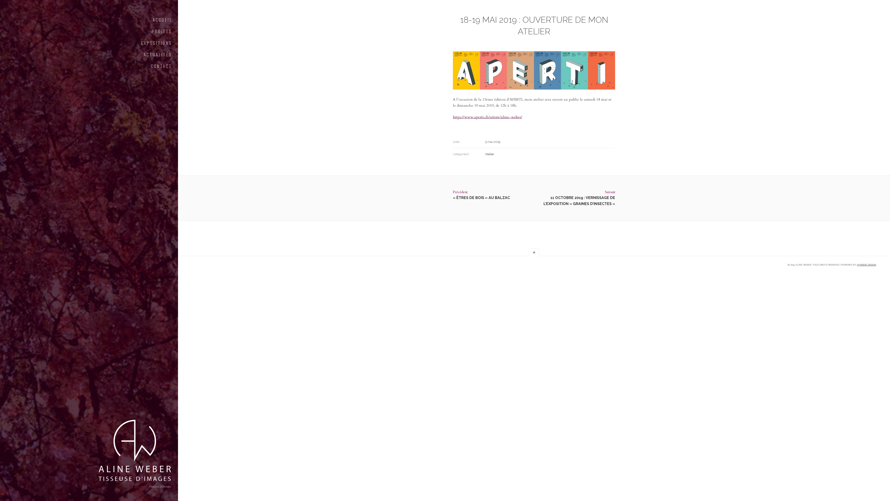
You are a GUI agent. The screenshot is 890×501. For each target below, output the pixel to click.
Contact (161, 66)
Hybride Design (866, 264)
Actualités (158, 54)
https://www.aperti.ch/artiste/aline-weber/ (487, 117)
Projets (162, 31)
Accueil (162, 20)
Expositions (156, 43)
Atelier (489, 154)
